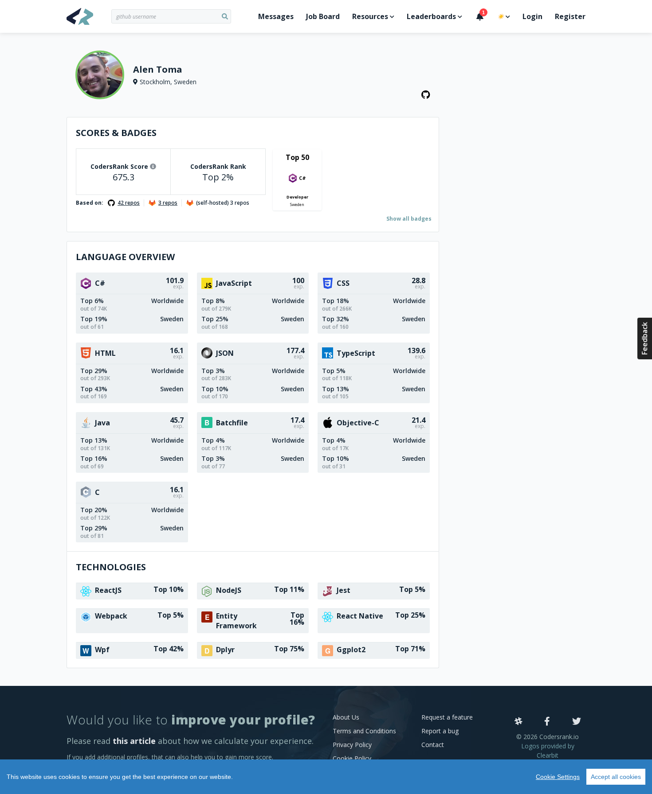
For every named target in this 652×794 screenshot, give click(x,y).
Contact (432, 744)
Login (532, 16)
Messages (276, 16)
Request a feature (447, 717)
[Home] (89, 16)
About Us (346, 717)
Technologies (111, 567)
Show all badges (409, 218)
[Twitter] (576, 721)
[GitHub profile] (425, 94)
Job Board (323, 16)
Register (570, 16)
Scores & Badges (116, 133)
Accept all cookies (616, 776)
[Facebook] (547, 721)
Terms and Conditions (364, 731)
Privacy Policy (352, 744)
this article (134, 741)
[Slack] (518, 721)
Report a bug (440, 731)
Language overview (125, 257)
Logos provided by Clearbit (547, 750)
